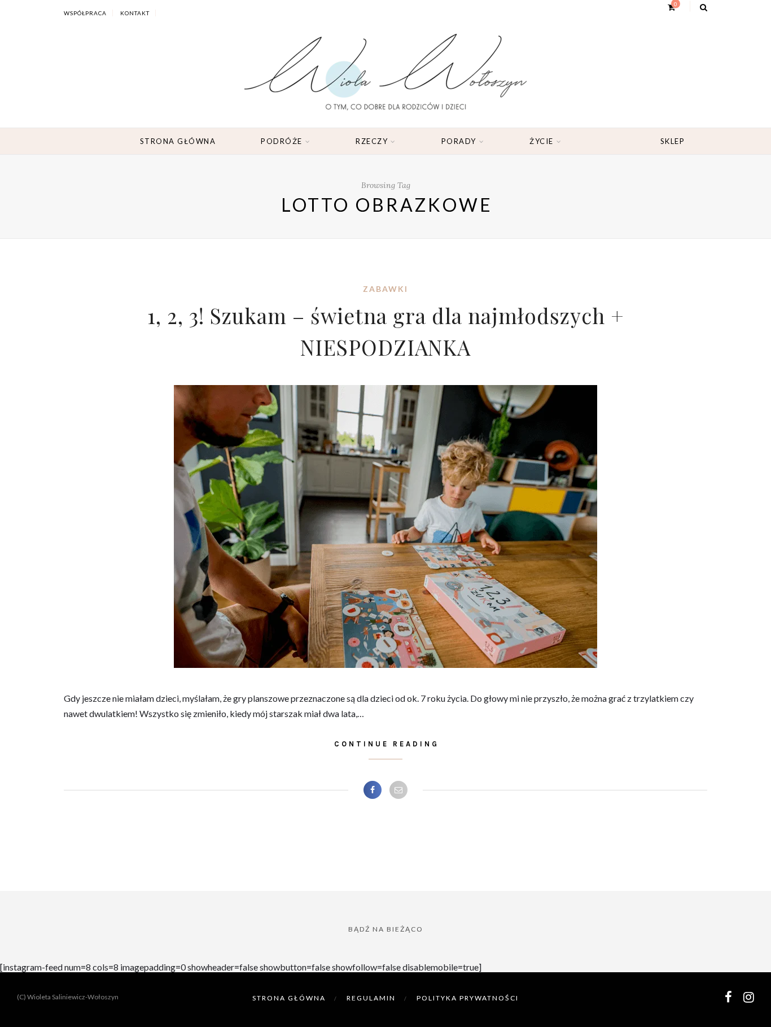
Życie (541, 141)
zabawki (385, 289)
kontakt (135, 13)
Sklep (672, 141)
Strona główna (178, 141)
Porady (458, 141)
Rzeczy (372, 141)
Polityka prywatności (468, 998)
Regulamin (371, 998)
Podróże (282, 141)
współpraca (85, 13)
